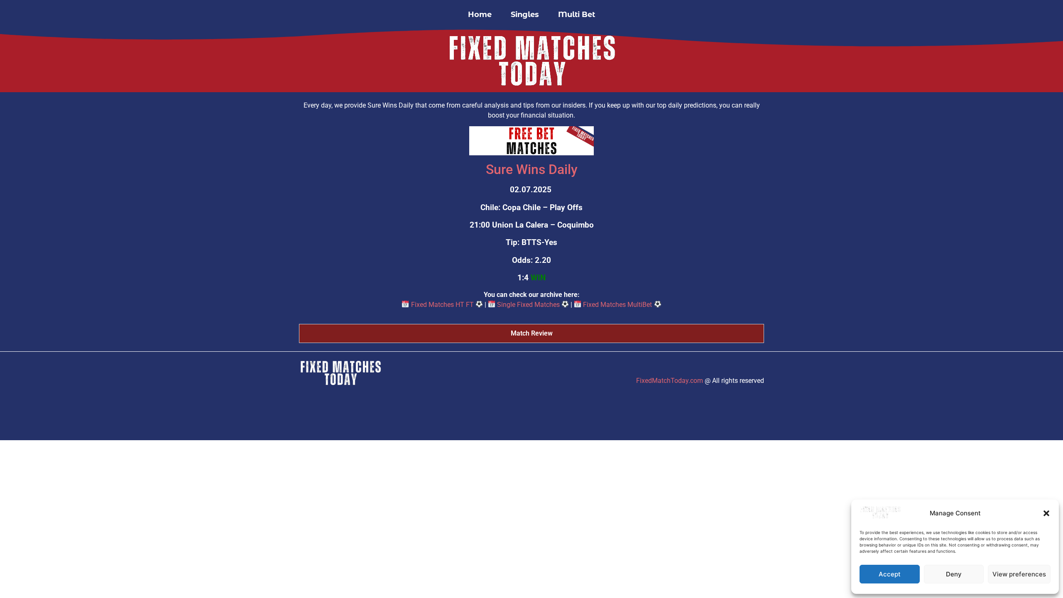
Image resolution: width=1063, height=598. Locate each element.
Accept (890, 574)
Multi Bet (576, 14)
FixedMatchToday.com (669, 381)
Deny (954, 574)
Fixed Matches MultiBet (617, 305)
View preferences (1019, 574)
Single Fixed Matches (528, 305)
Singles (525, 14)
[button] (1046, 513)
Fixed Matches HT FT (442, 305)
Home (480, 14)
